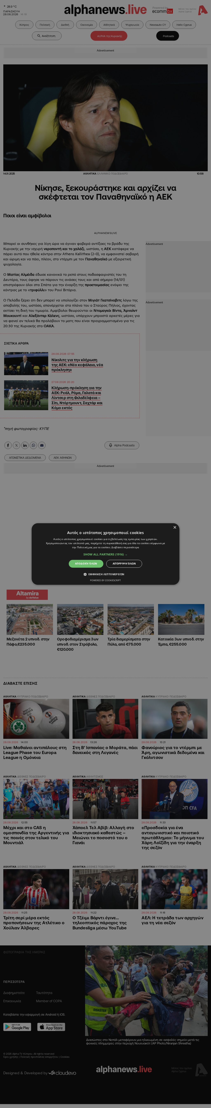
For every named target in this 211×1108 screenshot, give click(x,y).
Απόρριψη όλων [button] (124, 563)
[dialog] (105, 554)
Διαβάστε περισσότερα (125, 547)
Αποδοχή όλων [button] (86, 563)
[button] (105, 554)
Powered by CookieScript (105, 580)
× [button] (174, 527)
